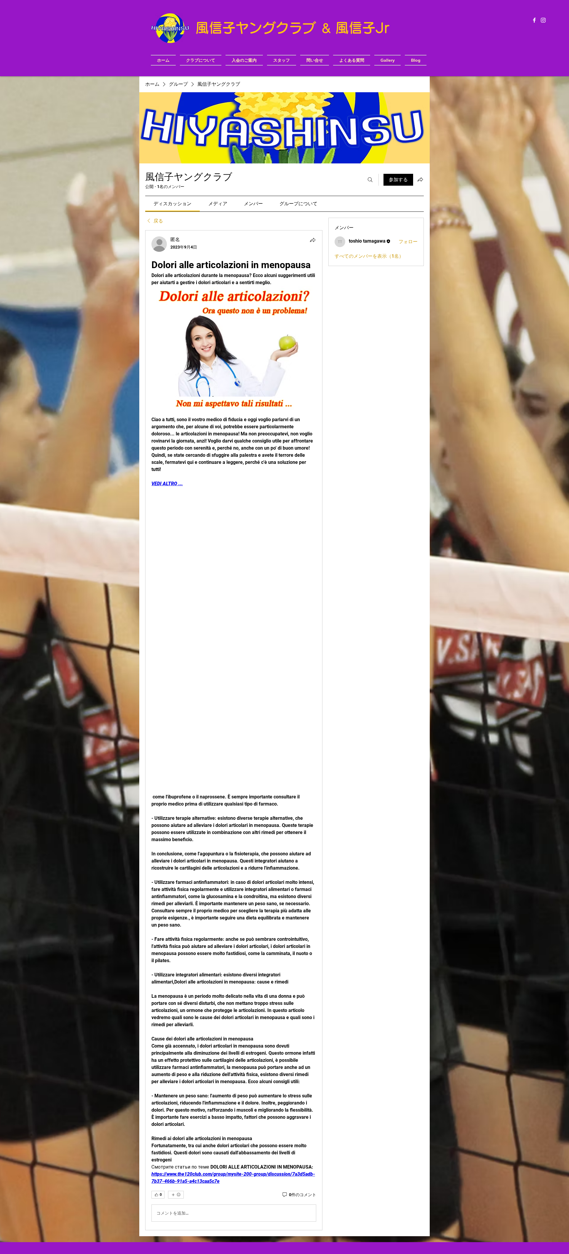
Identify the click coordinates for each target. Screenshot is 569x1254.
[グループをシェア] (420, 179)
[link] (172, 203)
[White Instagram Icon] (543, 20)
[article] (233, 730)
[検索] (370, 180)
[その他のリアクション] (176, 1195)
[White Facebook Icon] (534, 20)
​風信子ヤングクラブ (258, 27)
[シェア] (312, 240)
